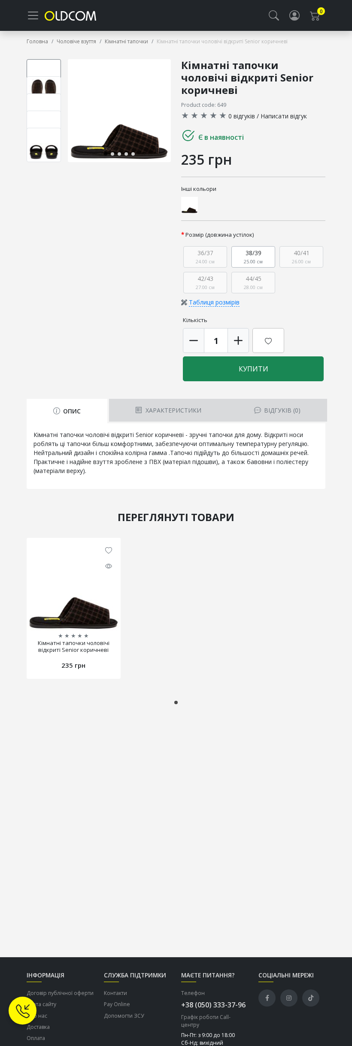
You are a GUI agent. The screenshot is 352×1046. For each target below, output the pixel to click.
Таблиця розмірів (214, 302)
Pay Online (117, 1004)
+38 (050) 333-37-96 (213, 1005)
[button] (274, 15)
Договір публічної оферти (60, 993)
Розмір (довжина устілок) (219, 234)
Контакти (115, 993)
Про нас (37, 1015)
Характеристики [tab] (172, 410)
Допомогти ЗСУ (124, 1015)
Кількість (195, 320)
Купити (253, 369)
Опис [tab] (71, 411)
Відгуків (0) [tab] (281, 410)
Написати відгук (284, 116)
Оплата (36, 1038)
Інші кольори (198, 189)
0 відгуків (241, 116)
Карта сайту (41, 1004)
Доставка (38, 1027)
